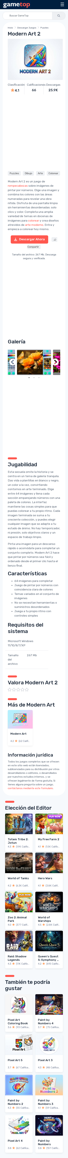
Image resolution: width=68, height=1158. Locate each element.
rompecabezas (18, 185)
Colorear (53, 173)
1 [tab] (29, 377)
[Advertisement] (34, 132)
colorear (33, 220)
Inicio (10, 27)
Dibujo (28, 173)
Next (55, 362)
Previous (13, 362)
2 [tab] (34, 377)
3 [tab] (39, 377)
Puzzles (44, 27)
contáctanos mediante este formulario (30, 788)
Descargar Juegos (26, 27)
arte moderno (34, 224)
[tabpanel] (34, 362)
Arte (40, 173)
